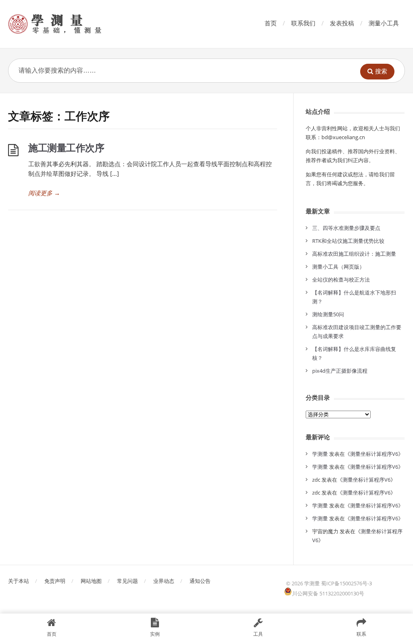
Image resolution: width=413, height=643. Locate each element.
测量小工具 (384, 23)
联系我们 (303, 23)
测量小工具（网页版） (338, 266)
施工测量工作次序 (66, 147)
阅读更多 (44, 193)
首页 (271, 23)
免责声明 (54, 581)
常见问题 (127, 581)
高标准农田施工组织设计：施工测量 (354, 253)
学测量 (320, 453)
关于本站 (18, 581)
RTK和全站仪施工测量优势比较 (348, 240)
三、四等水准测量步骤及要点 (346, 228)
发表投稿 (342, 23)
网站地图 (91, 581)
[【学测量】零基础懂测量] (66, 24)
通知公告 (200, 581)
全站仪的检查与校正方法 (341, 279)
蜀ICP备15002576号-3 (346, 583)
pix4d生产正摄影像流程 (339, 370)
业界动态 (163, 581)
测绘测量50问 (328, 314)
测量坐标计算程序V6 (374, 453)
